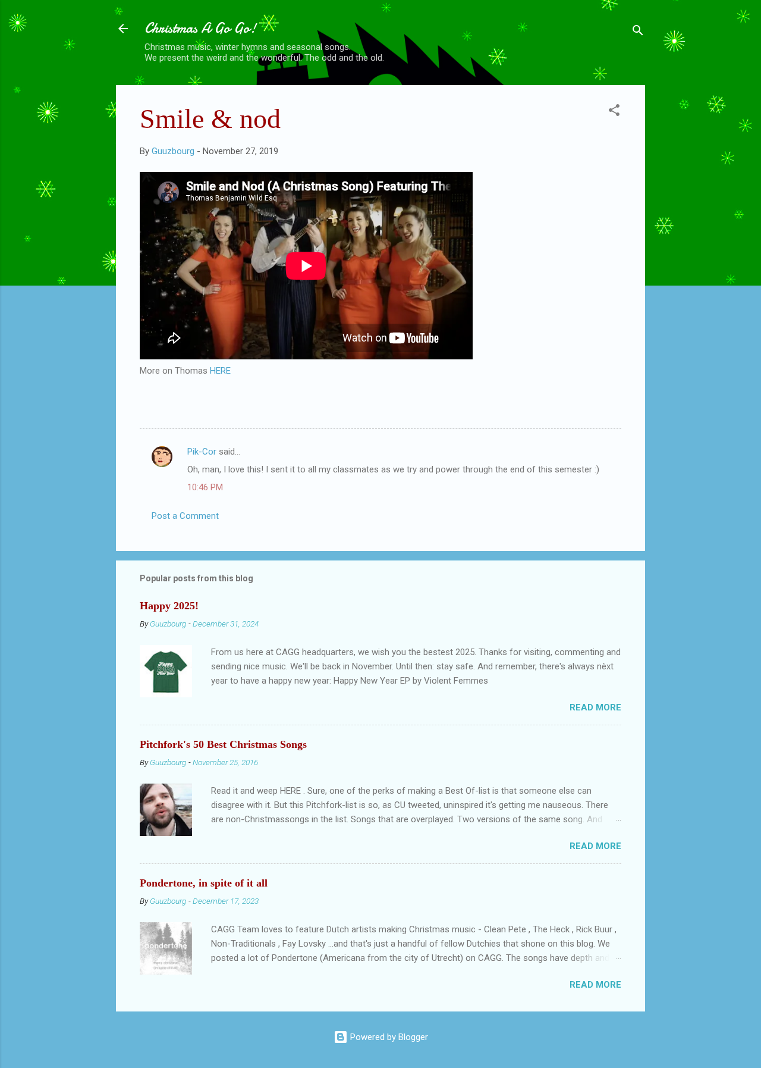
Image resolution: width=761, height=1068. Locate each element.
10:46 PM (205, 487)
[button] (614, 112)
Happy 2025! (169, 606)
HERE (220, 370)
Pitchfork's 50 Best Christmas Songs (223, 744)
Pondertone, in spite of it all (204, 883)
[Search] (638, 32)
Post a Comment (185, 515)
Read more (595, 707)
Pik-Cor (201, 451)
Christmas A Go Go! (200, 28)
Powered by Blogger (388, 1037)
